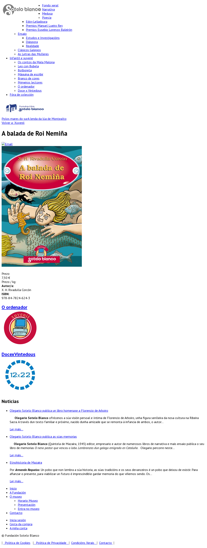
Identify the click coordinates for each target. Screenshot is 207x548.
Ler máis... (16, 429)
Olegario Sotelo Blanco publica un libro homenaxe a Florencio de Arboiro (59, 410)
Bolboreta (25, 70)
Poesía (46, 17)
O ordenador (26, 86)
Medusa (47, 13)
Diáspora (32, 42)
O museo (16, 496)
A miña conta (18, 528)
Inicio (13, 488)
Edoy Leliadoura (36, 21)
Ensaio (22, 34)
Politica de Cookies (16, 543)
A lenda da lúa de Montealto (47, 119)
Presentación (26, 505)
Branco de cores (28, 78)
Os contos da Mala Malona (36, 62)
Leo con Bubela (28, 66)
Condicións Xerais (82, 543)
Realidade (32, 46)
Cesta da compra (21, 524)
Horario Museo (28, 501)
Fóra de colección (22, 94)
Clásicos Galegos (29, 50)
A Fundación (18, 492)
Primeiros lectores (30, 82)
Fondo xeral (50, 5)
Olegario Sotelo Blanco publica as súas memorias (43, 436)
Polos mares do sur (15, 119)
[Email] (7, 144)
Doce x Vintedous (30, 90)
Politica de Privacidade (52, 543)
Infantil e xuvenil (21, 58)
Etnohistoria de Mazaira (26, 462)
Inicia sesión (18, 520)
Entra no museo (28, 509)
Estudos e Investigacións (43, 38)
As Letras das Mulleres (33, 54)
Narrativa (48, 9)
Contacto (16, 513)
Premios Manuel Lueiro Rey (44, 26)
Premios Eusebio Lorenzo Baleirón (49, 30)
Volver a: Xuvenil (13, 123)
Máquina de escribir (30, 74)
